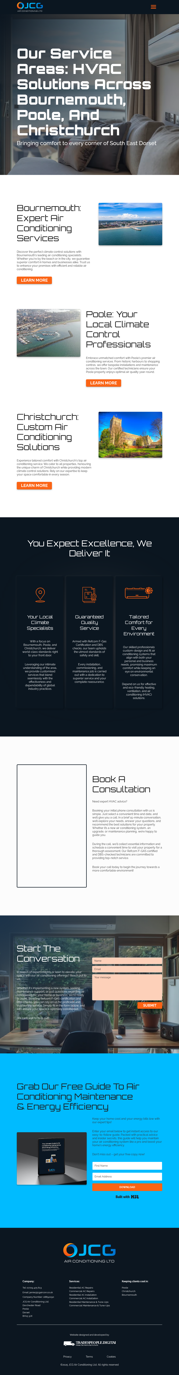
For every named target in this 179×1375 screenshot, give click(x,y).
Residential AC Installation (83, 1295)
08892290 (48, 1297)
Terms (89, 1356)
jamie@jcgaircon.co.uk (41, 1292)
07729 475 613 (34, 1287)
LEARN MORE (34, 280)
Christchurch (128, 1291)
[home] (30, 7)
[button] (153, 7)
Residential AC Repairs (81, 1287)
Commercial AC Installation (83, 1298)
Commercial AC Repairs (81, 1291)
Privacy (67, 1356)
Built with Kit (127, 1197)
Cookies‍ (111, 1356)
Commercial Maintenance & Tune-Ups (89, 1305)
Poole (125, 1287)
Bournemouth (129, 1295)
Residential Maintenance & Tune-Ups (88, 1302)
